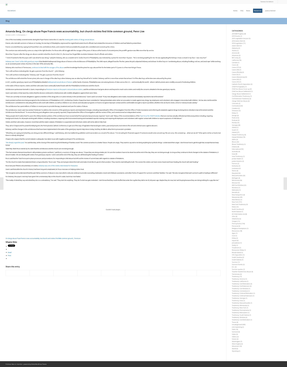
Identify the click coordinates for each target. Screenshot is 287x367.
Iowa (233, 154)
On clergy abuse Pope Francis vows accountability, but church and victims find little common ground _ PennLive (43, 238)
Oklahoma (235, 219)
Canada (234, 63)
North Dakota (236, 212)
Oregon (234, 221)
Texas (234, 322)
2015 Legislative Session (240, 38)
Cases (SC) (235, 82)
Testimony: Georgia (238, 298)
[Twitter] (279, 1)
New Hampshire (237, 195)
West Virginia (236, 344)
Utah (233, 329)
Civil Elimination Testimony (241, 96)
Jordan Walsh (236, 159)
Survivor (235, 262)
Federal (234, 118)
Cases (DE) (235, 70)
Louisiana (235, 168)
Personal (235, 226)
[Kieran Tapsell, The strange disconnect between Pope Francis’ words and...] (1, 183)
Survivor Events (237, 264)
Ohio (233, 216)
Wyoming (235, 351)
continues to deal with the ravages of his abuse (48, 67)
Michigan (235, 178)
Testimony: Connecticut (240, 291)
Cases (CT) (235, 67)
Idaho (234, 139)
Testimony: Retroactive (239, 313)
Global (234, 127)
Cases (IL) (235, 75)
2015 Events (236, 36)
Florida (234, 123)
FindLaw (234, 120)
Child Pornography (238, 87)
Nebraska (235, 190)
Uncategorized (237, 325)
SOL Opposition (237, 255)
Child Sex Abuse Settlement (241, 91)
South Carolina (237, 257)
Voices (234, 339)
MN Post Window (237, 185)
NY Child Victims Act (238, 214)
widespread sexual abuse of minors (60, 82)
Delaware (235, 111)
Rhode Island (236, 252)
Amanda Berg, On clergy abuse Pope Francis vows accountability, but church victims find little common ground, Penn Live (75, 31)
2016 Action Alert (237, 41)
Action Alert (236, 46)
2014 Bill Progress (238, 34)
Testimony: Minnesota (239, 305)
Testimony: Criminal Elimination (242, 293)
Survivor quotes (237, 269)
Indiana (234, 147)
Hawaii (234, 132)
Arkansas (235, 55)
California (235, 60)
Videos (234, 337)
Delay (234, 113)
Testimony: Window (238, 317)
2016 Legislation (237, 43)
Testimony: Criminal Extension (242, 296)
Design (234, 115)
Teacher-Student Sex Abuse (241, 272)
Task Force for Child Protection (150, 116)
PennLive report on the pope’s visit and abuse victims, (64, 89)
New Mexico (236, 200)
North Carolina (237, 209)
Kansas (234, 163)
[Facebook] (276, 1)
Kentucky (235, 166)
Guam (234, 130)
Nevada (234, 192)
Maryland (235, 173)
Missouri (235, 183)
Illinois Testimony (238, 144)
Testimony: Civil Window (240, 289)
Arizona (234, 53)
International (236, 149)
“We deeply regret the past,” (15, 143)
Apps (233, 233)
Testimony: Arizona (238, 279)
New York (235, 202)
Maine (234, 171)
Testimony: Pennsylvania (240, 310)
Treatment (235, 248)
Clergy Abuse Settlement (240, 94)
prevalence (236, 243)
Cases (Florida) (237, 72)
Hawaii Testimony (238, 135)
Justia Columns (237, 161)
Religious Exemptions (239, 228)
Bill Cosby (235, 58)
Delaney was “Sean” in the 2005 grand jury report (22, 61)
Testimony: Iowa (237, 301)
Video (234, 334)
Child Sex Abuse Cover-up (241, 89)
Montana (235, 188)
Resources (235, 231)
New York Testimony (239, 204)
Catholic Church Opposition (241, 84)
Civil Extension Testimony (240, 99)
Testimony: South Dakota (240, 315)
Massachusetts (237, 175)
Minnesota (235, 180)
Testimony (235, 276)
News (234, 207)
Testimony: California (239, 281)
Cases (234, 65)
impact (234, 240)
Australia (235, 151)
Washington (236, 341)
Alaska (234, 51)
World (234, 349)
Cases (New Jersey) (238, 77)
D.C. (233, 267)
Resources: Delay (238, 250)
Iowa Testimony (237, 156)
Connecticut (236, 106)
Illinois (234, 142)
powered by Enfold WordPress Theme (35, 364)
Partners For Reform (267, 1)
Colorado (235, 103)
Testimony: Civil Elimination (241, 284)
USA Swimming (237, 327)
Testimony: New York (239, 308)
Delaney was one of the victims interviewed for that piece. (58, 166)
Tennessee (236, 274)
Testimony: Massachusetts (241, 303)
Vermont (235, 332)
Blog (8, 21)
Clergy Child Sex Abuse (240, 101)
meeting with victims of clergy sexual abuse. (79, 40)
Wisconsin (235, 346)
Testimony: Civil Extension (240, 286)
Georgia (234, 125)
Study (234, 245)
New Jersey (236, 197)
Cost (233, 236)
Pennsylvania (21, 35)
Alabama (235, 48)
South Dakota (236, 260)
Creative (235, 108)
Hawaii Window (237, 137)
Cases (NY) (235, 79)
